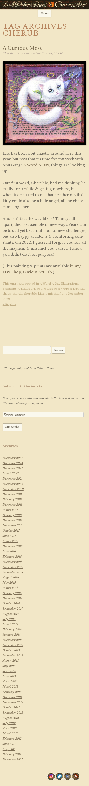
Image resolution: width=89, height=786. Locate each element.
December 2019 (12, 494)
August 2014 (11, 614)
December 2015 (12, 562)
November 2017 (13, 525)
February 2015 (12, 593)
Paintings (10, 288)
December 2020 (13, 484)
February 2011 (12, 754)
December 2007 (13, 759)
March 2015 (10, 588)
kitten (42, 293)
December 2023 (13, 463)
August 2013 (11, 660)
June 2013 (9, 671)
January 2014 (12, 634)
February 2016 (12, 556)
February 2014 (12, 629)
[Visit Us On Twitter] (59, 779)
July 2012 (9, 723)
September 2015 (13, 572)
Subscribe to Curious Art (23, 386)
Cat (82, 288)
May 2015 (9, 582)
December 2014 (12, 598)
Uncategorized (29, 288)
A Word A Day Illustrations (59, 283)
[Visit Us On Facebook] (67, 779)
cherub (17, 293)
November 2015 (13, 567)
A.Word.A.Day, (36, 165)
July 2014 (9, 619)
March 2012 (10, 733)
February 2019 (12, 499)
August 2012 (11, 718)
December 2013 (12, 640)
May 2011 (9, 749)
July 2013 (9, 666)
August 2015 (11, 577)
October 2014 (11, 603)
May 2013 (9, 676)
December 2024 (13, 458)
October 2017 (11, 530)
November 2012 (13, 702)
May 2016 (9, 551)
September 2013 (13, 655)
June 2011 (9, 744)
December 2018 (12, 504)
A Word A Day (68, 288)
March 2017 (10, 541)
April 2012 (10, 728)
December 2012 (12, 697)
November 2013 (13, 645)
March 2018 (10, 510)
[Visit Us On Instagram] (51, 779)
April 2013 (10, 681)
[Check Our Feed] (75, 779)
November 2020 (13, 489)
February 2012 (12, 738)
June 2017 (9, 536)
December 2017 (12, 520)
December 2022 (13, 468)
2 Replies (9, 304)
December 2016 (12, 546)
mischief (54, 293)
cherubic (30, 293)
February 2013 (12, 692)
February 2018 (12, 515)
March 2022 (11, 473)
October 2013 (11, 650)
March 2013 (10, 686)
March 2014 (10, 624)
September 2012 (13, 712)
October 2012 (11, 707)
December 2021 (12, 478)
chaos (7, 293)
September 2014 (13, 608)
